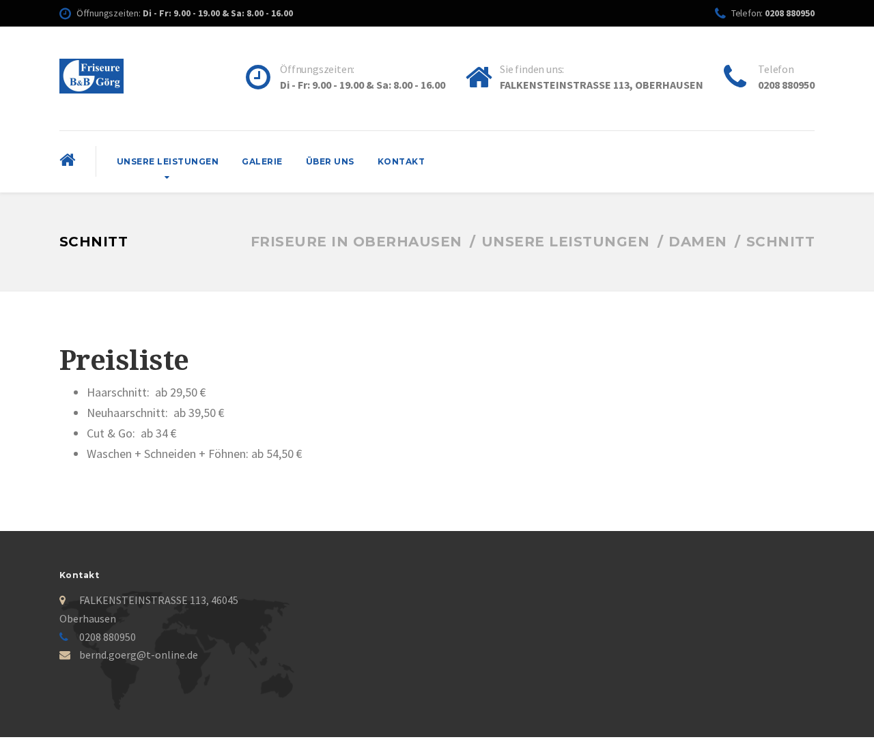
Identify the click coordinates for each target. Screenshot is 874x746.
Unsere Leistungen (168, 161)
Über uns (330, 161)
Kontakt (401, 161)
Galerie (262, 161)
